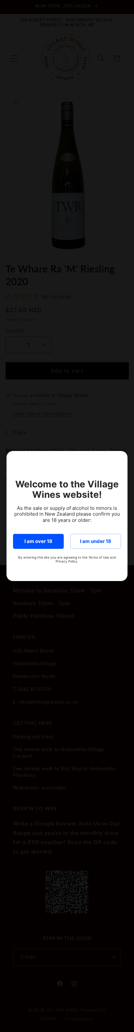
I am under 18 (95, 541)
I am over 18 (38, 541)
